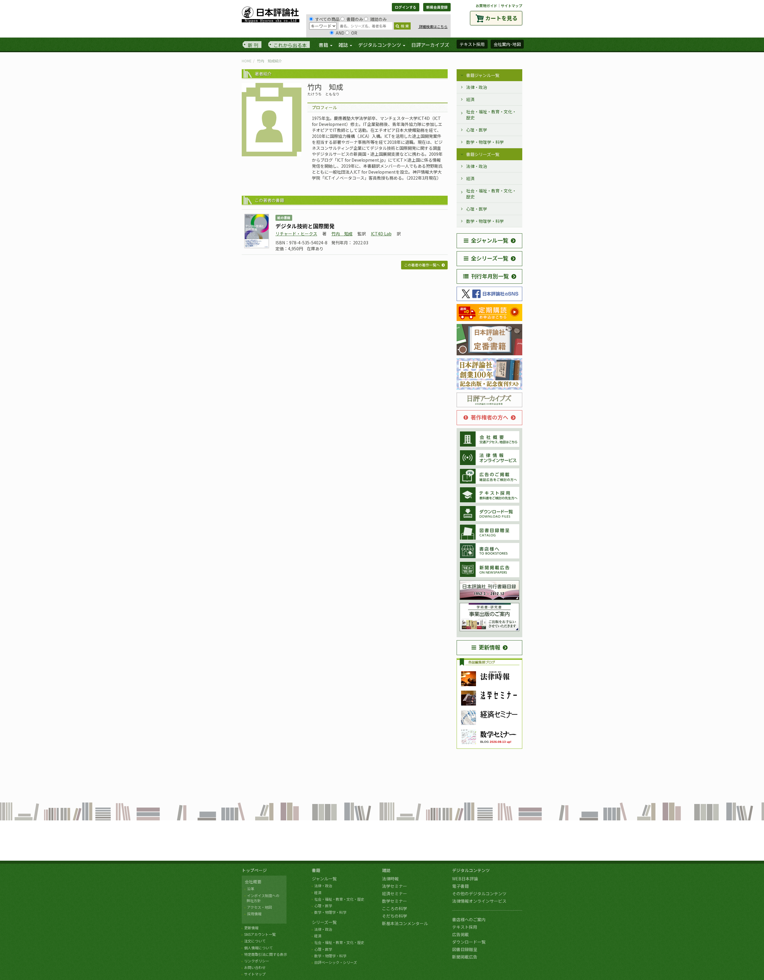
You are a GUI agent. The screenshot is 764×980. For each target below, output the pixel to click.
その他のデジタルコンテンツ (479, 893)
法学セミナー (394, 886)
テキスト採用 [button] (472, 44)
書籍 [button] (324, 44)
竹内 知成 (342, 234)
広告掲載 (460, 934)
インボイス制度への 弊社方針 (262, 898)
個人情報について (258, 947)
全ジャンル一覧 (489, 240)
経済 (470, 99)
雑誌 (386, 870)
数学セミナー (394, 901)
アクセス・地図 (259, 907)
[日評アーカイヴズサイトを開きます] (489, 400)
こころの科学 (394, 908)
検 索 (405, 25)
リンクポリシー (256, 960)
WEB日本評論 (465, 879)
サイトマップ (511, 5)
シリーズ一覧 (324, 922)
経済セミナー (394, 893)
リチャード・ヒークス (296, 234)
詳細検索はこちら (433, 26)
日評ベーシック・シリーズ (335, 962)
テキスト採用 (464, 927)
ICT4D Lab (381, 234)
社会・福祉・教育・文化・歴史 (491, 115)
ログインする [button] (405, 7)
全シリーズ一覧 (489, 258)
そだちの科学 (394, 916)
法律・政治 (476, 87)
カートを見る (501, 18)
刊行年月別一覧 (490, 276)
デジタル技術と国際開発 (305, 226)
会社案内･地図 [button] (507, 44)
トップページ (254, 870)
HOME (247, 60)
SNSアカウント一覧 (260, 934)
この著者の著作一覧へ (422, 264)
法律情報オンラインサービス (479, 901)
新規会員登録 (437, 7)
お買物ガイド (486, 5)
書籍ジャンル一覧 (482, 75)
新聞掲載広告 (464, 957)
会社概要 (253, 882)
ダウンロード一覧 (469, 942)
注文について (255, 940)
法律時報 (390, 879)
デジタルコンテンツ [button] (380, 44)
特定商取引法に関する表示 (265, 954)
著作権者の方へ (489, 417)
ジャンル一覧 (324, 879)
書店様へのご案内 (469, 919)
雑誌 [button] (343, 44)
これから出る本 (290, 45)
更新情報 (489, 647)
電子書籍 (460, 886)
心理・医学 (476, 130)
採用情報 (254, 913)
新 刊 (253, 45)
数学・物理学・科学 (485, 142)
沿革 (250, 888)
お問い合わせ (255, 967)
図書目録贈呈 (464, 949)
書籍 (316, 870)
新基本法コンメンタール (405, 923)
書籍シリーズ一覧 (482, 154)
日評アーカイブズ (430, 44)
